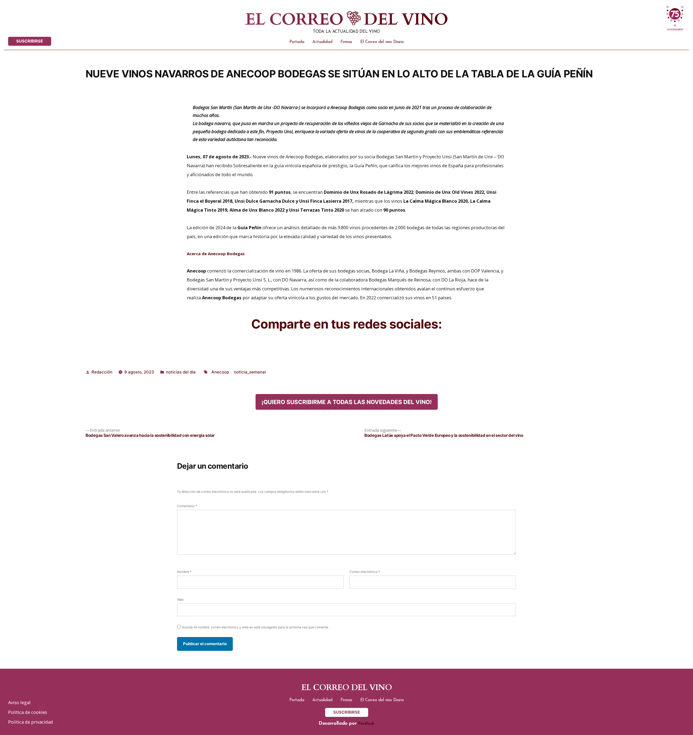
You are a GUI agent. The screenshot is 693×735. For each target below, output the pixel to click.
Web (180, 600)
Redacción (101, 372)
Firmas (346, 42)
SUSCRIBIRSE (29, 41)
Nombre (184, 572)
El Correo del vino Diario (382, 42)
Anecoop (220, 372)
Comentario (187, 506)
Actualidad (322, 42)
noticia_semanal (250, 372)
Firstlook (366, 724)
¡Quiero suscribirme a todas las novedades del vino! (346, 402)
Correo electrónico (364, 572)
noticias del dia (181, 372)
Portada (296, 42)
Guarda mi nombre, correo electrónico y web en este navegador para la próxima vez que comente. (255, 627)
